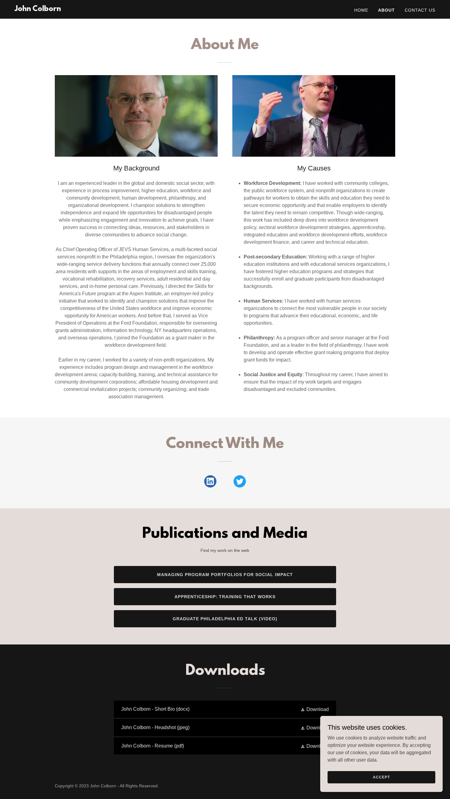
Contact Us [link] (420, 10)
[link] (38, 9)
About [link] (386, 10)
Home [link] (361, 10)
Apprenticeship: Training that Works (225, 596)
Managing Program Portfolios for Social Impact (225, 574)
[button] (314, 709)
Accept (381, 777)
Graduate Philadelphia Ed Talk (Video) (225, 618)
